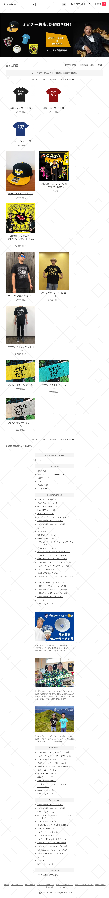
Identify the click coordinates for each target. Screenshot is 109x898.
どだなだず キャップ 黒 (47, 499)
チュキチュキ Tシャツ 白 (47, 503)
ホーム (6, 884)
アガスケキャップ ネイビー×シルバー (52, 555)
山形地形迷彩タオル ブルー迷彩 (50, 520)
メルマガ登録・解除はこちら (48, 875)
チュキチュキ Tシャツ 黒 (47, 506)
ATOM (62, 887)
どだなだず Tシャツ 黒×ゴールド (53, 294)
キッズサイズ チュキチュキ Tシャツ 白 (53, 517)
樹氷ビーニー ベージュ (46, 770)
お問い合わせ (30, 884)
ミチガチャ (41, 531)
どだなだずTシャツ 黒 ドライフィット (52, 582)
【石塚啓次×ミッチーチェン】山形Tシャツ (53, 551)
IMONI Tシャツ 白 (45, 604)
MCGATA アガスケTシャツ (20, 295)
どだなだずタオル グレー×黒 (20, 424)
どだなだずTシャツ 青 (20, 141)
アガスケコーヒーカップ (46, 548)
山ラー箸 (40, 600)
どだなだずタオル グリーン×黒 (54, 386)
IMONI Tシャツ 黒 (45, 538)
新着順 (100, 65)
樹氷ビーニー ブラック (46, 773)
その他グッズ (42, 485)
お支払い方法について (64, 884)
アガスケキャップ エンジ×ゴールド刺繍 (53, 566)
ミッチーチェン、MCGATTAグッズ (50, 474)
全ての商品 (41, 471)
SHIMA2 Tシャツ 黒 (45, 513)
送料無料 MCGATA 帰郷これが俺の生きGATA (54, 185)
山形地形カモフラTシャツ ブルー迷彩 (52, 589)
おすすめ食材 (42, 488)
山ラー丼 (40, 528)
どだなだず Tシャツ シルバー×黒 (21, 348)
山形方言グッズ (43, 478)
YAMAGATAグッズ (44, 481)
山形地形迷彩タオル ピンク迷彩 (50, 596)
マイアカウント (80, 4)
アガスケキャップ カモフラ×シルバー (52, 558)
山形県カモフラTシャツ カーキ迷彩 (51, 586)
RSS (57, 887)
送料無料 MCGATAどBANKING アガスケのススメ (20, 238)
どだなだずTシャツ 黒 (20, 107)
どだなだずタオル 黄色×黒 (20, 384)
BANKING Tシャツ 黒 (46, 510)
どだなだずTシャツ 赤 (53, 107)
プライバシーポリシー (45, 884)
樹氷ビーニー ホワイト (46, 777)
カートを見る (98, 4)
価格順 (92, 65)
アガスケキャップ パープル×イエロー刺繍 (54, 562)
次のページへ (72, 79)
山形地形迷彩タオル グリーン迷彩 (51, 524)
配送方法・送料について (84, 884)
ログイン (38, 460)
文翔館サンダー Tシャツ (47, 535)
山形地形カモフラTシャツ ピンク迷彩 (52, 593)
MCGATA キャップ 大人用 (20, 193)
